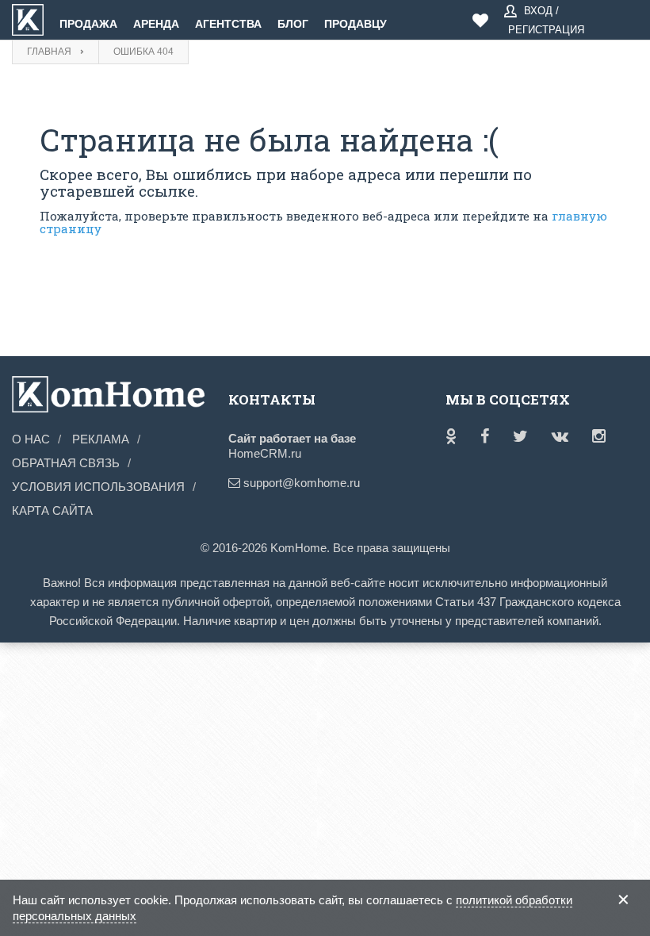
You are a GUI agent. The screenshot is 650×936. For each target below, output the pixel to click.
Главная (49, 51)
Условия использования (98, 486)
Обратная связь (66, 463)
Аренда (156, 23)
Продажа (88, 23)
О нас (31, 439)
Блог (292, 23)
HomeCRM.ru (264, 453)
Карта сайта (52, 510)
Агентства (228, 23)
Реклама (100, 439)
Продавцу (355, 23)
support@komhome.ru (278, 482)
